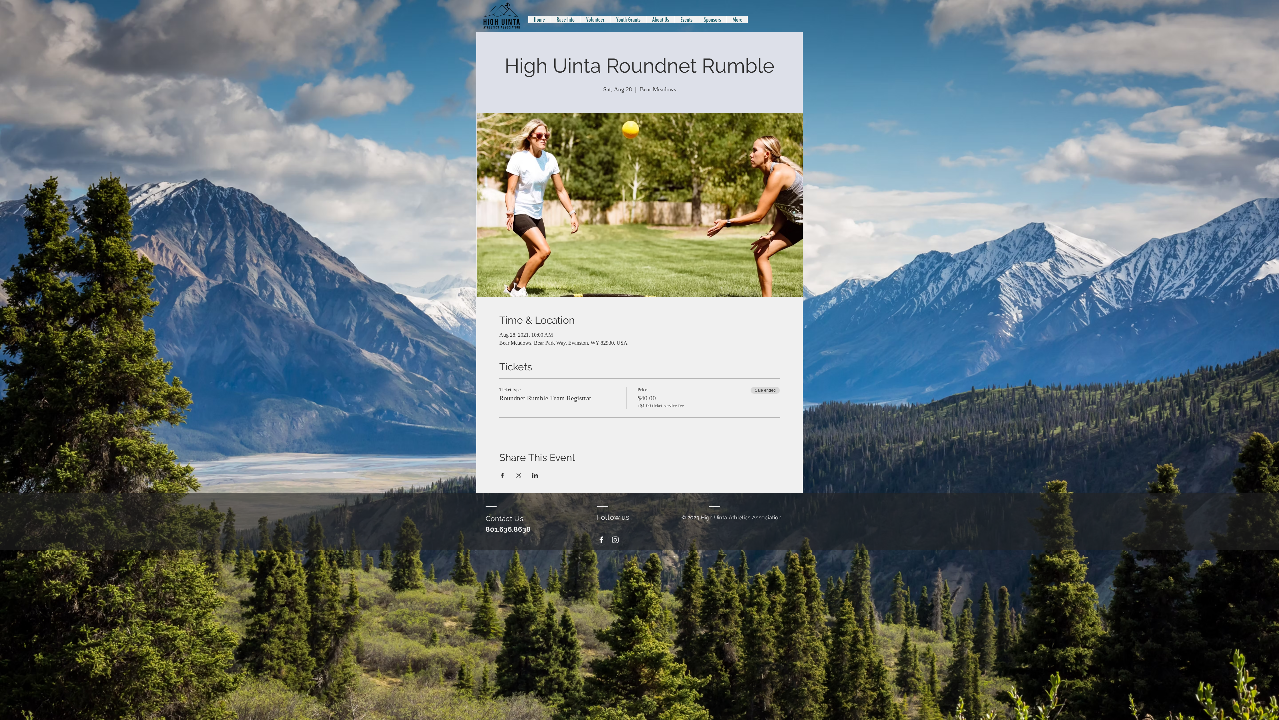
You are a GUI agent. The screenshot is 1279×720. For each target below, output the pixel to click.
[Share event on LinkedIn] (535, 475)
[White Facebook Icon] (601, 539)
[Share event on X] (519, 475)
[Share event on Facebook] (502, 475)
